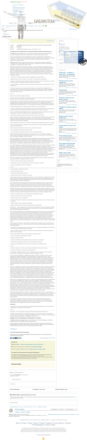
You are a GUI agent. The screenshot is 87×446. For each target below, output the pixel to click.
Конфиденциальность (15, 406)
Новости (23, 412)
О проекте (17, 412)
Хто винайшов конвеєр (66, 135)
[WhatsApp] (19, 338)
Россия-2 (62, 423)
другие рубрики (66, 49)
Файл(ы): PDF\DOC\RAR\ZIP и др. (18, 11)
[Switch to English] (74, 19)
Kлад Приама (63, 90)
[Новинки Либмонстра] (75, 409)
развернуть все (25, 374)
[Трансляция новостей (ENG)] (73, 21)
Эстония (56, 423)
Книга (14, 6)
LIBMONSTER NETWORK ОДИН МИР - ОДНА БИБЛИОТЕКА (43, 420)
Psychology (65, 86)
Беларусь (24, 423)
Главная (58, 160)
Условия (21, 406)
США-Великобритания (39, 424)
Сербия (53, 424)
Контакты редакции (19, 409)
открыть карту (44, 415)
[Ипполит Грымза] (59, 43)
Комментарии (6, 34)
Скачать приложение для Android (43, 434)
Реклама (28, 412)
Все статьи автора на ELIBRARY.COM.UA (68, 51)
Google (40, 349)
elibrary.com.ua (14, 328)
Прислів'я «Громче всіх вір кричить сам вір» (66, 98)
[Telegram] (20, 338)
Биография (15, 12)
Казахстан (36, 423)
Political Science (65, 77)
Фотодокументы (15, 10)
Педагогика (61, 49)
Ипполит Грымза (62, 44)
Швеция (48, 424)
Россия (18, 423)
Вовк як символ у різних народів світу (66, 117)
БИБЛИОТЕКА (44, 21)
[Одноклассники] (12, 338)
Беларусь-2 (68, 423)
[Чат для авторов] (58, 409)
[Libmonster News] (77, 409)
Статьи (58, 162)
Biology (64, 112)
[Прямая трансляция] (65, 409)
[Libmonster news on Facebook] (76, 409)
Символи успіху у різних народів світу (66, 81)
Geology (64, 132)
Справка (24, 406)
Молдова (43, 423)
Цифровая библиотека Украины (15, 414)
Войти (76, 29)
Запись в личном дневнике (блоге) (18, 8)
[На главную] (11, 412)
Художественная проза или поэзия (19, 7)
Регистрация (71, 29)
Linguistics (64, 103)
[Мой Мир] (14, 338)
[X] (16, 338)
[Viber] (17, 338)
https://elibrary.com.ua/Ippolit (36, 346)
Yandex (44, 349)
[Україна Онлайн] (59, 72)
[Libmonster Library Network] (78, 414)
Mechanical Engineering (67, 139)
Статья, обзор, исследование (18, 4)
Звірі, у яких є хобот (65, 152)
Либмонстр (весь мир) (34, 349)
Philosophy (64, 122)
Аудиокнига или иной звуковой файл (19, 14)
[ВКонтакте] (11, 338)
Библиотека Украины (43, 406)
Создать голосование (16, 17)
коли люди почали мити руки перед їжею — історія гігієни (67, 144)
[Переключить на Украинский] (73, 19)
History (64, 94)
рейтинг (67, 46)
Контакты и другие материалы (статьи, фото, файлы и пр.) (32, 344)
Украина (30, 423)
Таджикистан (49, 423)
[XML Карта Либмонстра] (43, 439)
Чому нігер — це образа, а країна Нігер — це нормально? (67, 73)
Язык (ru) (35, 406)
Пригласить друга (30, 406)
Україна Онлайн (74, 78)
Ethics (64, 149)
